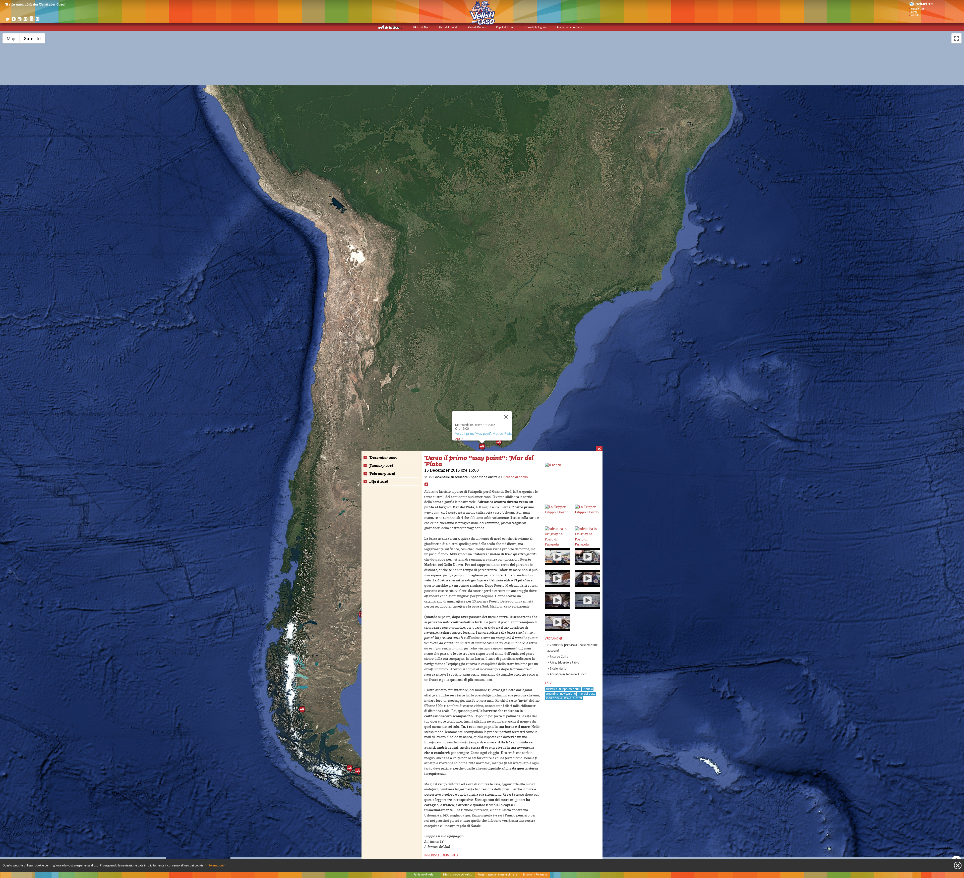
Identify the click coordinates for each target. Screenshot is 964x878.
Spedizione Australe (485, 477)
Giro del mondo (448, 27)
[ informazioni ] (215, 865)
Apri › (459, 439)
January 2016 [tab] (381, 465)
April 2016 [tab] (378, 481)
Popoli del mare (505, 27)
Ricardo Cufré (559, 656)
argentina (552, 693)
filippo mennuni (569, 689)
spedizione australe (558, 698)
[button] (499, 443)
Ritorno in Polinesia (535, 874)
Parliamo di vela (423, 874)
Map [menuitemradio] (11, 38)
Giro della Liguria (536, 27)
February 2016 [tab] (382, 473)
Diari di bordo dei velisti (457, 874)
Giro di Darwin (477, 27)
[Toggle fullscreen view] (956, 38)
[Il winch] (553, 465)
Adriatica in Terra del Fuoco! (568, 674)
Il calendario (558, 668)
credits (915, 15)
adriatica (551, 689)
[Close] (506, 417)
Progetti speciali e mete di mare (497, 874)
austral (577, 698)
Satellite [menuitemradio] (32, 38)
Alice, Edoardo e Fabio (564, 662)
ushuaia (587, 689)
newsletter (917, 8)
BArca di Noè (421, 27)
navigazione (568, 693)
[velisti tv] (921, 5)
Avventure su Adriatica (570, 27)
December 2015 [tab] (383, 457)
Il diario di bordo (515, 477)
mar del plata (586, 693)
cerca (914, 12)
